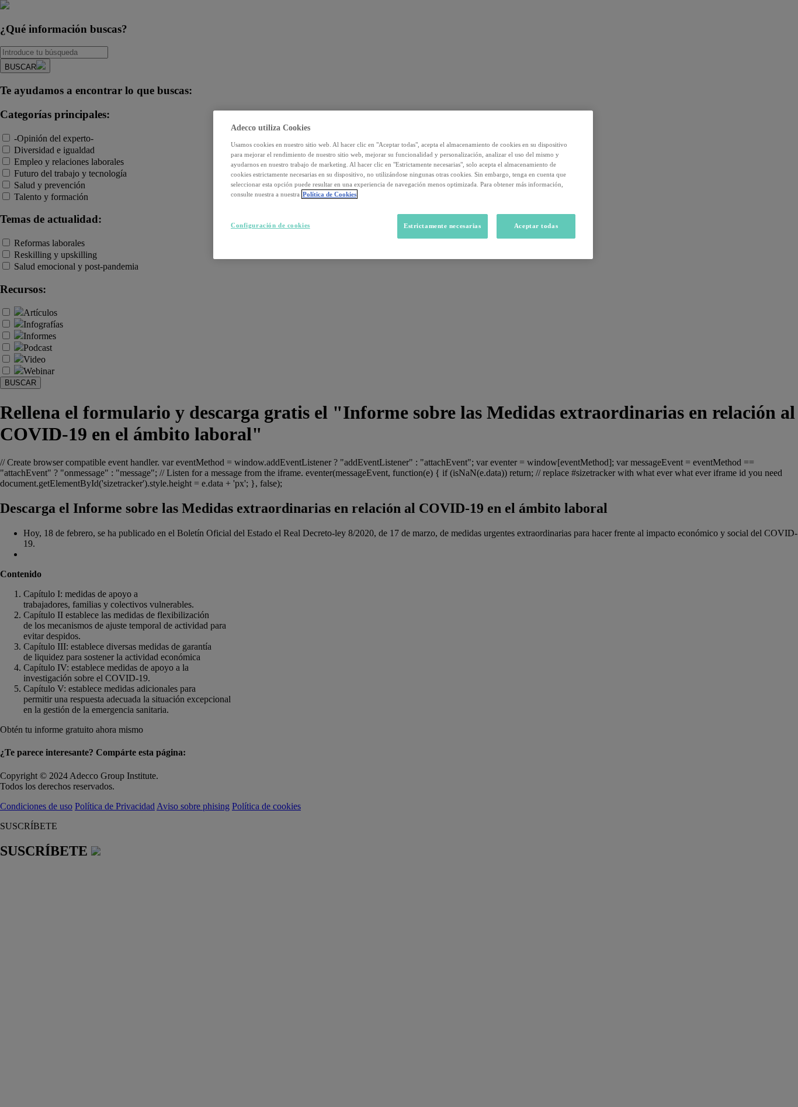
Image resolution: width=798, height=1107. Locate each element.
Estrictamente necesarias (442, 225)
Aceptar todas (536, 225)
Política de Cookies (329, 194)
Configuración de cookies (270, 225)
